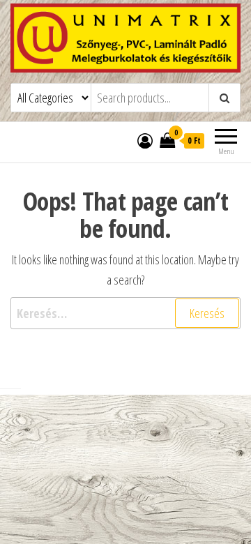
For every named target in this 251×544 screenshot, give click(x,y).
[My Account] (145, 140)
